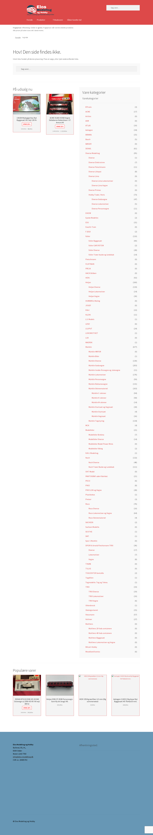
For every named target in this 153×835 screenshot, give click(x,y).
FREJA (88, 268)
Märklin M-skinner (99, 402)
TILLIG (88, 568)
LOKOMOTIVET (91, 333)
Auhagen (89, 130)
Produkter (41, 20)
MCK (87, 425)
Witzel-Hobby (91, 647)
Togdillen (89, 578)
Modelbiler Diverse (96, 439)
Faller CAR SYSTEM (96, 245)
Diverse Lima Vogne (100, 185)
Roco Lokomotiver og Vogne (100, 513)
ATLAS (88, 125)
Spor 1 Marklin (91, 541)
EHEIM (88, 213)
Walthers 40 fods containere (100, 633)
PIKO (87, 485)
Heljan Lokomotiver (97, 291)
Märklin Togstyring (96, 421)
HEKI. (87, 278)
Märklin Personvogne (97, 379)
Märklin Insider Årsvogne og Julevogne (104, 370)
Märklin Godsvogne (96, 365)
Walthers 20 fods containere (100, 628)
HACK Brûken (90, 273)
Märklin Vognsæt (99, 416)
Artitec (88, 116)
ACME (87, 111)
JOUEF (88, 305)
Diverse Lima (94, 176)
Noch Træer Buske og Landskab (101, 467)
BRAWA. (88, 134)
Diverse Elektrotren (97, 162)
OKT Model (90, 471)
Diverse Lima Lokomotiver (102, 181)
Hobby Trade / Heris (97, 195)
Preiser (88, 499)
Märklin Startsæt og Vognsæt (101, 407)
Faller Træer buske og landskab (101, 254)
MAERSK (88, 342)
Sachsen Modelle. (92, 527)
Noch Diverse (94, 462)
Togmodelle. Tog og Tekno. (96, 582)
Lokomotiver (94, 554)
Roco (87, 504)
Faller (87, 236)
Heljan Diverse (94, 287)
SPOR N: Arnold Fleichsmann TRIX (99, 545)
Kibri (87, 310)
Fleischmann (90, 259)
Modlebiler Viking (96, 448)
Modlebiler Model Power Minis (101, 444)
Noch (87, 458)
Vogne (91, 559)
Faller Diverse (94, 250)
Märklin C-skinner (99, 393)
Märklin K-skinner (99, 398)
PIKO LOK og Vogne (93, 490)
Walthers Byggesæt (97, 638)
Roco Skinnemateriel (97, 518)
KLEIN (88, 315)
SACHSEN (89, 522)
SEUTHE (88, 531)
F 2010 (88, 231)
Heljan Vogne (94, 296)
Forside (30, 20)
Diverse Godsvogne (99, 199)
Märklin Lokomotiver (97, 374)
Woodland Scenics (92, 651)
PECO (87, 481)
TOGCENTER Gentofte (94, 573)
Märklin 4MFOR (95, 351)
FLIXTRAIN (89, 264)
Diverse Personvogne (100, 208)
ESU (87, 222)
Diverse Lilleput (95, 171)
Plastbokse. (90, 494)
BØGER (88, 144)
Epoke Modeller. (91, 218)
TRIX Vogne (93, 601)
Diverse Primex (95, 190)
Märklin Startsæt (99, 411)
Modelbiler (89, 430)
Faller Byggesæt (95, 241)
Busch (87, 139)
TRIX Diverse (94, 591)
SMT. (87, 536)
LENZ (87, 324)
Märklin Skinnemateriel (98, 388)
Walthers (89, 624)
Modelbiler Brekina (96, 434)
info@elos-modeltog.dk (23, 757)
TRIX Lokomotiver (96, 596)
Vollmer (88, 619)
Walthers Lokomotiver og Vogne (102, 642)
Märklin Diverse (95, 361)
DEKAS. (88, 148)
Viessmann (89, 614)
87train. (88, 107)
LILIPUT (88, 328)
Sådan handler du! (74, 20)
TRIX (87, 587)
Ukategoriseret (91, 610)
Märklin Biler (94, 356)
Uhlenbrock (90, 605)
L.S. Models (89, 319)
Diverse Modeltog (92, 153)
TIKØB (88, 564)
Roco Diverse (94, 508)
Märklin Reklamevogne (98, 384)
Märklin (88, 347)
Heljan (88, 282)
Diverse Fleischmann (97, 167)
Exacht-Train (90, 227)
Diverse (92, 158)
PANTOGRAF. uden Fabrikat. (96, 476)
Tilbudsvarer (58, 20)
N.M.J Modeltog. (92, 453)
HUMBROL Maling (92, 301)
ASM (87, 121)
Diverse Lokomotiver (100, 204)
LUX (87, 338)
